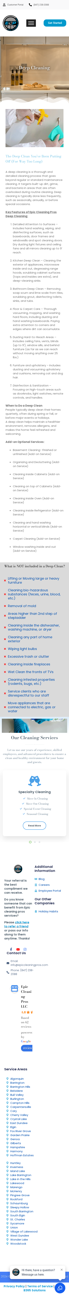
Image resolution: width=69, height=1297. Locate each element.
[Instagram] (25, 949)
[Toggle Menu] (31, 23)
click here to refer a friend (16, 924)
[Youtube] (18, 949)
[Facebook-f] (11, 949)
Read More (34, 826)
